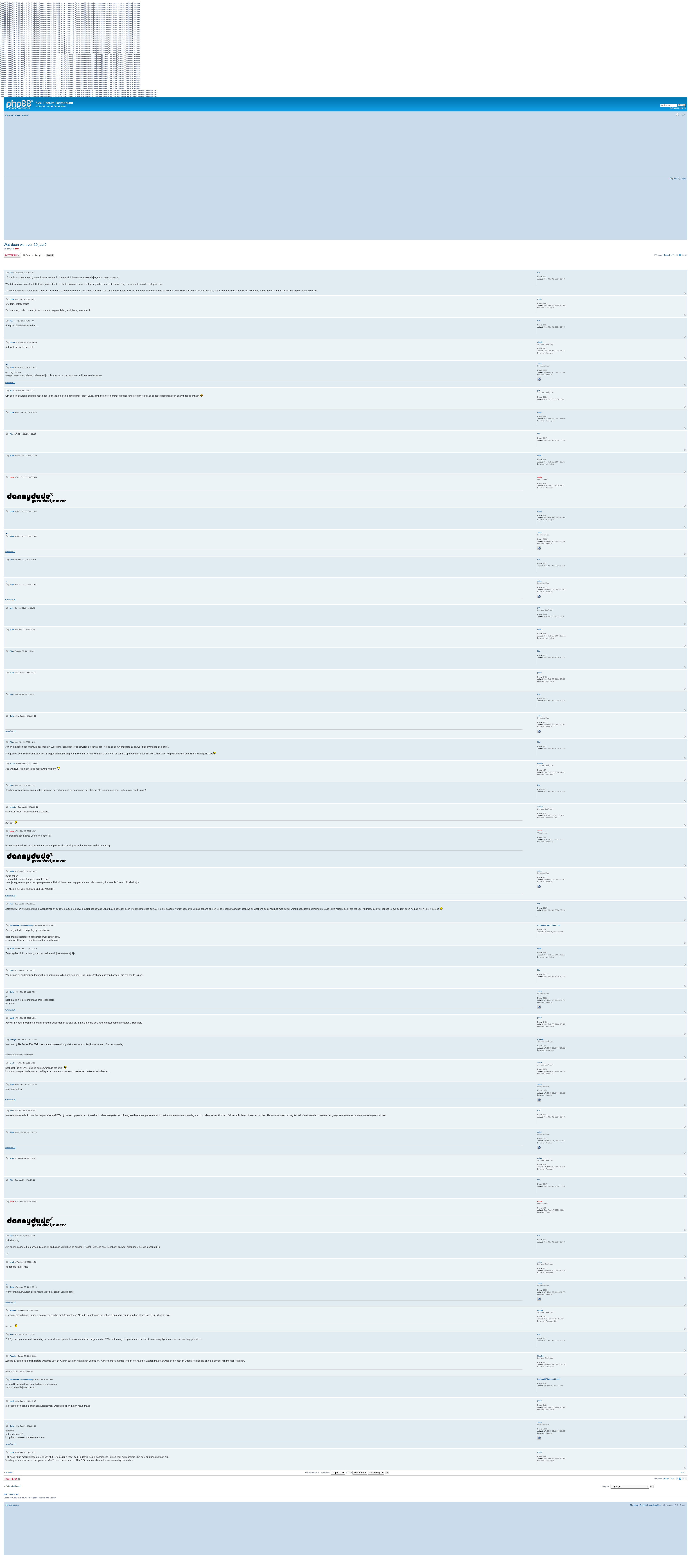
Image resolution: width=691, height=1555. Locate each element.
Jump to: (605, 1486)
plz (11, 391)
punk (12, 299)
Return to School (13, 1486)
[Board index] (19, 103)
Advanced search (678, 108)
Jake (12, 367)
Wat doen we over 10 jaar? (25, 245)
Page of (669, 255)
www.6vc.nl (10, 382)
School (25, 115)
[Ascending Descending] (378, 1472)
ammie (13, 807)
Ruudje (13, 1040)
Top (685, 293)
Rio (11, 273)
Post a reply (9, 254)
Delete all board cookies (650, 1505)
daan (17, 249)
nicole (12, 342)
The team (634, 1505)
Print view (677, 114)
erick (12, 1063)
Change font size (683, 114)
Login (683, 179)
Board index (14, 115)
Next (683, 1472)
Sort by (349, 1472)
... (6, 363)
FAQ (675, 179)
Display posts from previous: (318, 1472)
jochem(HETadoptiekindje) (21, 925)
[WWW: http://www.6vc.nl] (539, 379)
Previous (9, 1472)
